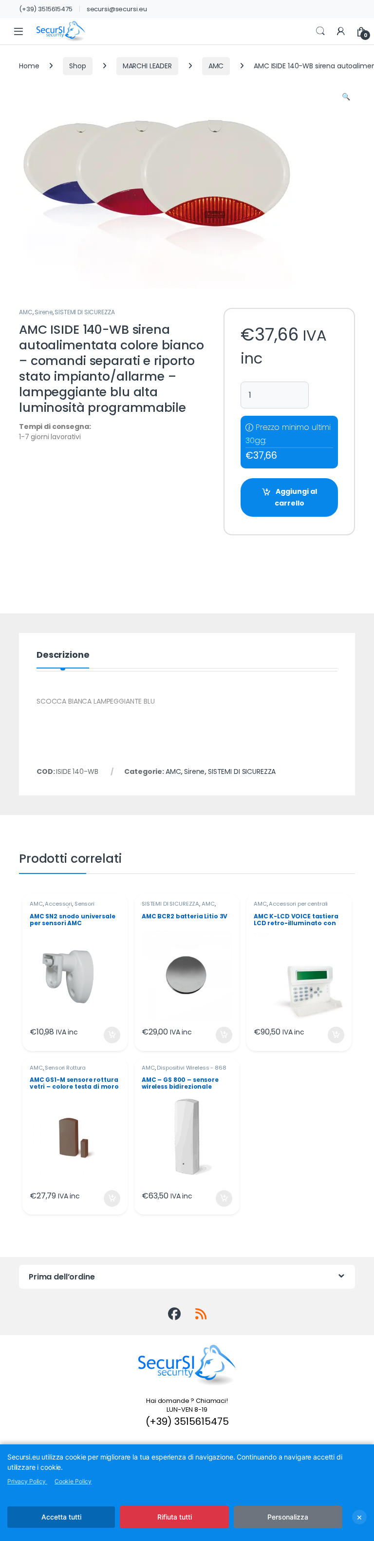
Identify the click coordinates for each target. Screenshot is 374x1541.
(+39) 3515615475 (46, 9)
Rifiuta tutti (174, 1517)
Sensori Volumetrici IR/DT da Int (62, 906)
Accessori (58, 904)
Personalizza (287, 1517)
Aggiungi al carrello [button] (106, 1035)
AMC (216, 66)
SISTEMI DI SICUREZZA (84, 312)
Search (320, 31)
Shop (77, 66)
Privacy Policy (27, 1481)
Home (29, 66)
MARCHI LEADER (147, 66)
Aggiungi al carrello (296, 497)
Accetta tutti (61, 1517)
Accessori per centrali (298, 904)
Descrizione (63, 655)
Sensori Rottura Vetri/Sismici (58, 1070)
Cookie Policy (73, 1481)
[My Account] (341, 31)
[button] (346, 97)
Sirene (43, 312)
